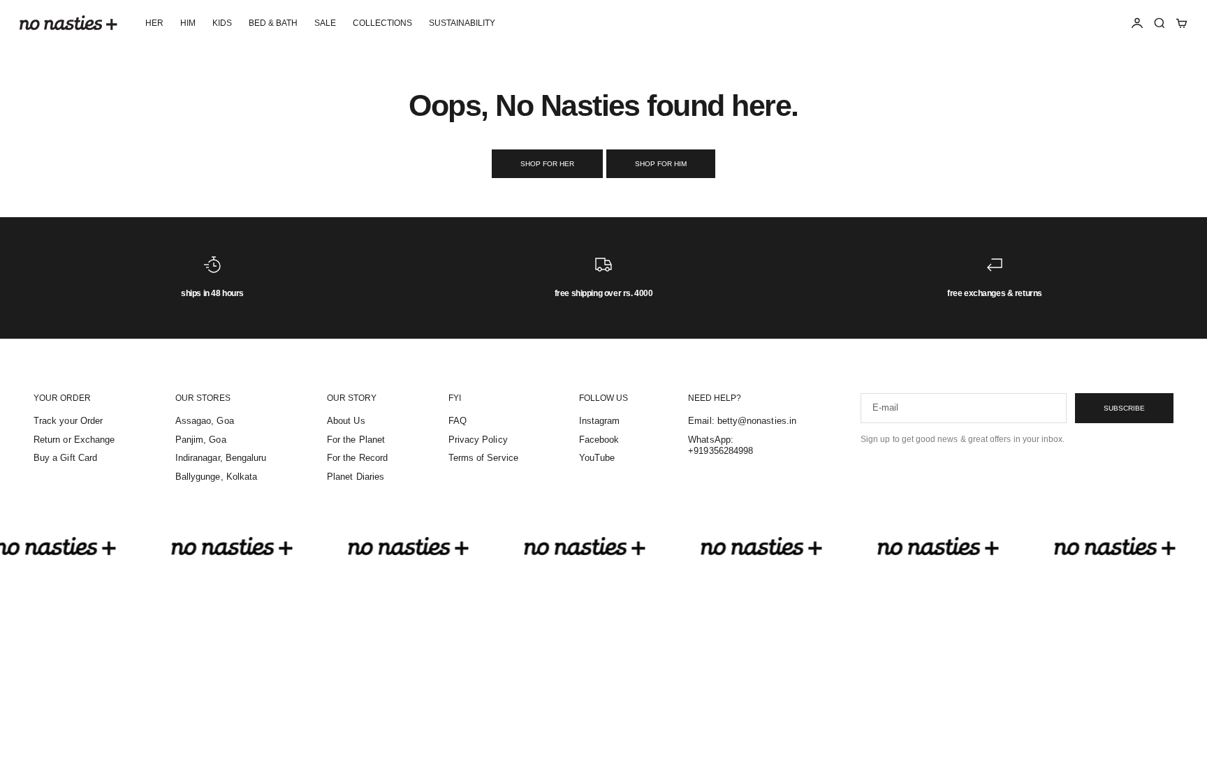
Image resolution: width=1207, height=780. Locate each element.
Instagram (599, 420)
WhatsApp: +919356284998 (720, 445)
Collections (382, 23)
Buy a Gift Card (65, 457)
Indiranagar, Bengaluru (220, 457)
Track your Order (68, 420)
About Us (346, 420)
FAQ (457, 420)
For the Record (357, 457)
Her (154, 23)
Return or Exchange (74, 439)
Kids (222, 23)
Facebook (599, 439)
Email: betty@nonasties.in (742, 420)
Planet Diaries (355, 476)
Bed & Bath (273, 23)
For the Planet (356, 439)
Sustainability (462, 23)
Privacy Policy (478, 439)
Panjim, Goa (200, 439)
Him (188, 23)
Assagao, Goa (204, 420)
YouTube (597, 457)
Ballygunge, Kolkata (216, 476)
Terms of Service (483, 457)
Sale (325, 23)
